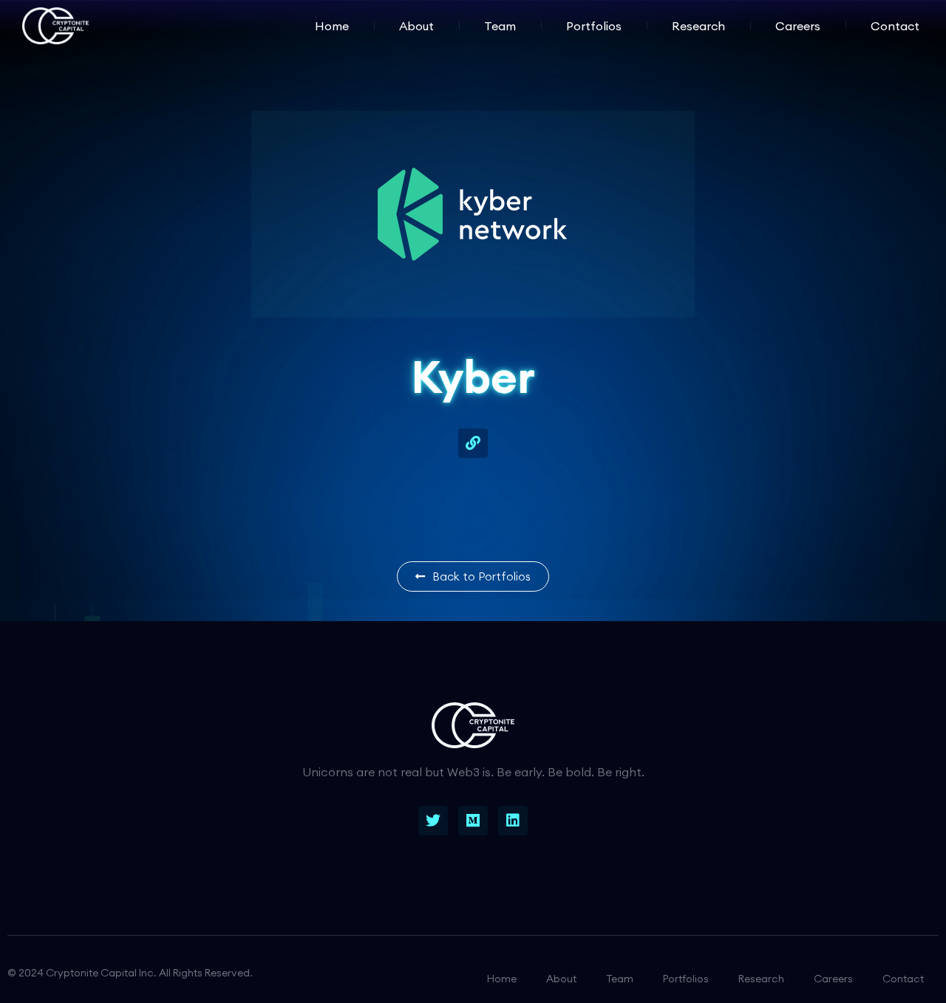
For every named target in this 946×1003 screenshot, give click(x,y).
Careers (797, 25)
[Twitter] (433, 820)
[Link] (473, 443)
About (416, 25)
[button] (473, 576)
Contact (895, 25)
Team (500, 25)
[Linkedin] (513, 820)
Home (332, 25)
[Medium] (473, 820)
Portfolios (594, 25)
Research (698, 25)
